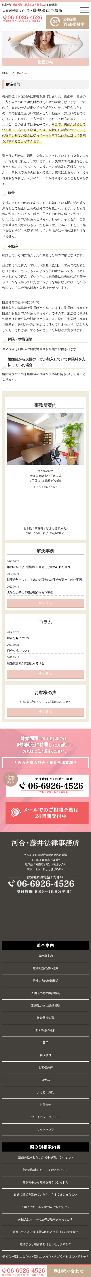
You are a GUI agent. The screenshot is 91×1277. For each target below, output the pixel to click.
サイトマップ (45, 1129)
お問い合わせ (71, 1271)
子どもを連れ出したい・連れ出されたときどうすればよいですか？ (45, 1256)
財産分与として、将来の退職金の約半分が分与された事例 (44, 579)
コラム (45, 1079)
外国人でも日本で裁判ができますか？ (45, 1207)
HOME (6, 73)
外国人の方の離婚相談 (45, 993)
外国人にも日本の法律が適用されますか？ (45, 1219)
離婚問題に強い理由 (46, 968)
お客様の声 (45, 1067)
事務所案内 (45, 955)
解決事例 (45, 1055)
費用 (45, 1042)
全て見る (45, 603)
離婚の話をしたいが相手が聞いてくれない (45, 1157)
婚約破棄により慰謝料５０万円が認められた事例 (38, 567)
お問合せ (45, 1104)
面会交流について (18, 650)
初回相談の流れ (46, 1030)
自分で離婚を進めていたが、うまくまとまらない (45, 1194)
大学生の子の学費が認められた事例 (30, 592)
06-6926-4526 (48, 487)
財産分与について (18, 638)
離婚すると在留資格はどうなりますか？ (45, 1244)
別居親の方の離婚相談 (45, 1005)
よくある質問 (45, 1092)
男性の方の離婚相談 (46, 980)
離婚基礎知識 (45, 1017)
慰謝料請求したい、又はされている (45, 1170)
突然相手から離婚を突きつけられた (45, 1182)
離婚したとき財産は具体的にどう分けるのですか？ (46, 1231)
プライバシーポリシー (45, 1117)
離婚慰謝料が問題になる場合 (25, 663)
